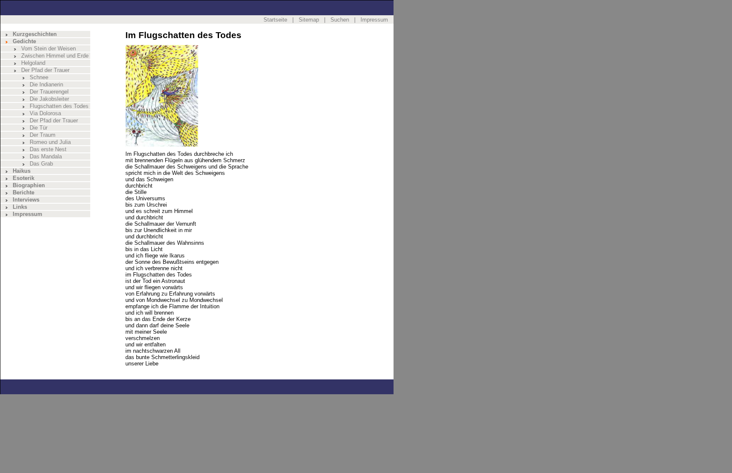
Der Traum (42, 135)
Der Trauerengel (49, 92)
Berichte (23, 192)
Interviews (26, 199)
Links (20, 207)
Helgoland (33, 63)
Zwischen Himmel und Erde (55, 56)
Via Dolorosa (45, 113)
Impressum (374, 20)
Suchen (339, 20)
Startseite (275, 20)
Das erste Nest (48, 149)
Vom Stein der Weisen (48, 48)
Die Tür (38, 127)
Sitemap (309, 20)
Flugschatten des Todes (59, 106)
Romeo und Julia (50, 142)
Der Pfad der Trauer (45, 70)
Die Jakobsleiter (49, 99)
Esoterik (23, 178)
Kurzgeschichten (35, 34)
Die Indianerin (46, 84)
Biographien (29, 185)
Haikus (21, 171)
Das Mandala (46, 156)
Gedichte (24, 41)
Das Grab (41, 163)
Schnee (39, 77)
